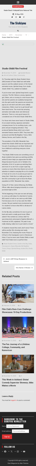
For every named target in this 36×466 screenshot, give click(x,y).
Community (21, 75)
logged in (14, 400)
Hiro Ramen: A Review (23, 268)
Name (4, 426)
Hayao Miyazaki (16, 246)
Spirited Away (15, 248)
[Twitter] (12, 17)
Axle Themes (24, 463)
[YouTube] (20, 17)
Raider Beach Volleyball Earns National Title (18, 10)
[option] (18, 10)
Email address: (7, 431)
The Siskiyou (18, 23)
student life (24, 248)
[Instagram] (16, 17)
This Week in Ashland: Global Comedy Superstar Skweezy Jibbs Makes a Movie (17, 382)
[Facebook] (24, 17)
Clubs (15, 75)
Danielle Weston (25, 73)
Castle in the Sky (22, 243)
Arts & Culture (8, 75)
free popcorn (6, 246)
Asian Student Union (10, 243)
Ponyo (9, 248)
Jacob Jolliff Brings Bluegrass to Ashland (15, 260)
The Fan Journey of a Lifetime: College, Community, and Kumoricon (16, 347)
